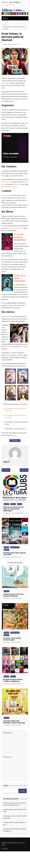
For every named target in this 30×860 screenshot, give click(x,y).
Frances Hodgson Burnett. (10, 186)
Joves (19, 504)
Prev (7, 470)
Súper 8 (5, 44)
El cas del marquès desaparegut (20, 237)
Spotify (10, 5)
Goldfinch (7, 557)
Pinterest (13, 5)
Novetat (16, 440)
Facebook (2, 5)
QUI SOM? (5, 2)
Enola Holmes (5, 83)
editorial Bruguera (7, 316)
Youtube (7, 5)
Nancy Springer (6, 195)
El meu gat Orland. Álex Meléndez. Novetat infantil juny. (14, 722)
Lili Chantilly (8, 346)
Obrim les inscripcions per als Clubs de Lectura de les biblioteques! (13, 508)
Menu (6, 18)
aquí (12, 435)
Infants (13, 504)
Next (22, 470)
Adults (6, 504)
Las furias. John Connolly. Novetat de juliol (12, 639)
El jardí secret (17, 184)
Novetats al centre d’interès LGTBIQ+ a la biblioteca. (12, 680)
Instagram (5, 5)
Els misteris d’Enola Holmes (15, 228)
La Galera (23, 346)
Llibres (6, 549)
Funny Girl (7, 513)
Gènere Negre (14, 547)
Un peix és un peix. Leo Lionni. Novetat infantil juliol (13, 595)
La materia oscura (6, 182)
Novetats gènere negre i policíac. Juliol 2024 (14, 810)
